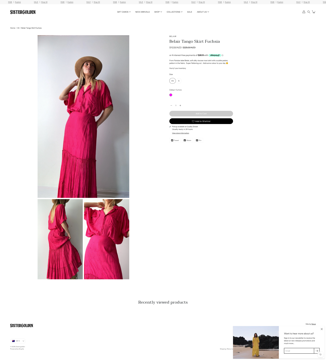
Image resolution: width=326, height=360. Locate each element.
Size (171, 74)
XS (172, 81)
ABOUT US (202, 12)
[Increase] (180, 105)
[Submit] (317, 351)
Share (189, 140)
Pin (200, 140)
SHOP (157, 12)
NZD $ (18, 341)
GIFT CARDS (122, 12)
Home (12, 28)
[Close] (322, 329)
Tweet (176, 140)
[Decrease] (171, 105)
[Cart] (314, 12)
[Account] (304, 12)
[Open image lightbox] (60, 240)
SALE (189, 12)
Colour (175, 90)
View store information (180, 133)
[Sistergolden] (23, 11)
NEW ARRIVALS (142, 12)
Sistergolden (20, 347)
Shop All (44, 2)
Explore (18, 2)
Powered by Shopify (17, 349)
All (18, 28)
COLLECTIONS (173, 12)
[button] (308, 11)
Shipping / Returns (226, 349)
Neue (313, 324)
